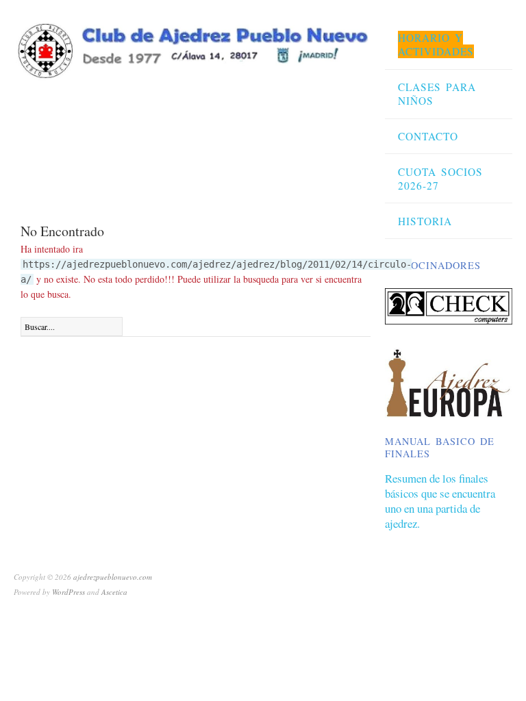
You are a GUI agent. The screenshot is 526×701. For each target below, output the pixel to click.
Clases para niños (437, 93)
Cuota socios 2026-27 (440, 178)
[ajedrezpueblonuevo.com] (191, 47)
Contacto (428, 136)
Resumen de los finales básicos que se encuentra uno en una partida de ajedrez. (440, 500)
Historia (425, 221)
